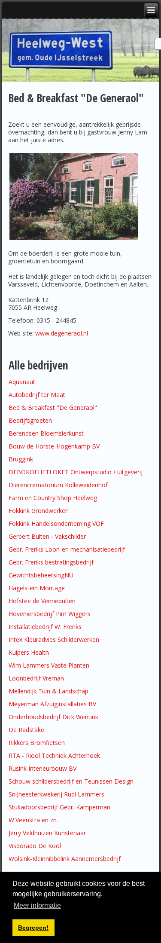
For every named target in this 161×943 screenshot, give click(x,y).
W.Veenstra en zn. (33, 820)
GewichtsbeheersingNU (41, 575)
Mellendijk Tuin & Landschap (48, 691)
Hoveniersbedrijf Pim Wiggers (50, 614)
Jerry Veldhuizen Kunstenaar (47, 833)
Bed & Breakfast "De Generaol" (53, 407)
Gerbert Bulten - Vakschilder (47, 536)
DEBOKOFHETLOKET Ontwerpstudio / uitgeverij (76, 472)
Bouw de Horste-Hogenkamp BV (54, 446)
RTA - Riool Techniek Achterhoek (54, 755)
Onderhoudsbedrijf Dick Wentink (53, 717)
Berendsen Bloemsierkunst (46, 433)
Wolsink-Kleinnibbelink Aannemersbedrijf (66, 858)
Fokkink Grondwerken (39, 511)
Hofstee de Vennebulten (42, 601)
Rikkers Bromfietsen (37, 743)
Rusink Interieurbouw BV (42, 768)
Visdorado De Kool (35, 846)
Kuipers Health (29, 652)
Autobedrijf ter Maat (37, 395)
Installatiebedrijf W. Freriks (45, 627)
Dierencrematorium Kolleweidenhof (58, 485)
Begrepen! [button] (33, 927)
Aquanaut (22, 382)
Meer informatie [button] (37, 905)
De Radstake (26, 730)
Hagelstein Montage (37, 588)
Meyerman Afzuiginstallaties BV (52, 704)
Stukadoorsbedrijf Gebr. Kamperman (59, 807)
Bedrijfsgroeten (30, 420)
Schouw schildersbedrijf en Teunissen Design (71, 781)
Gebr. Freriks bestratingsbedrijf (51, 562)
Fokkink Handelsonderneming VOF (56, 523)
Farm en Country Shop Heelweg (53, 498)
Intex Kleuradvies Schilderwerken (54, 639)
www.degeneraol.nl (61, 333)
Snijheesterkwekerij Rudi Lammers (56, 794)
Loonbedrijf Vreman (36, 678)
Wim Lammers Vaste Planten (49, 665)
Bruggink (21, 459)
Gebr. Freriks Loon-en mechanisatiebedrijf (67, 549)
